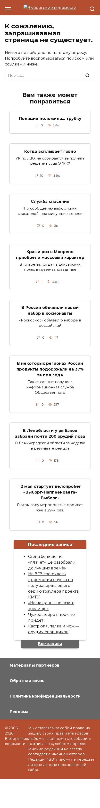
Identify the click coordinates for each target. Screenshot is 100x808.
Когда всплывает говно (50, 151)
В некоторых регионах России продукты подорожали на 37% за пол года (50, 369)
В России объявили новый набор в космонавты (50, 310)
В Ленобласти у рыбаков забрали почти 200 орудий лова (50, 433)
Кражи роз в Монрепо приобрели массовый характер (50, 254)
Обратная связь (27, 680)
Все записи (50, 643)
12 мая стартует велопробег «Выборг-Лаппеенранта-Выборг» (50, 492)
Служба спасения (50, 201)
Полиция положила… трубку (50, 118)
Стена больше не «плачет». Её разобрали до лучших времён (51, 562)
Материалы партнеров (34, 665)
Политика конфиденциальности (45, 696)
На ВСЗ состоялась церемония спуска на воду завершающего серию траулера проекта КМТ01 (53, 585)
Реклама (19, 711)
